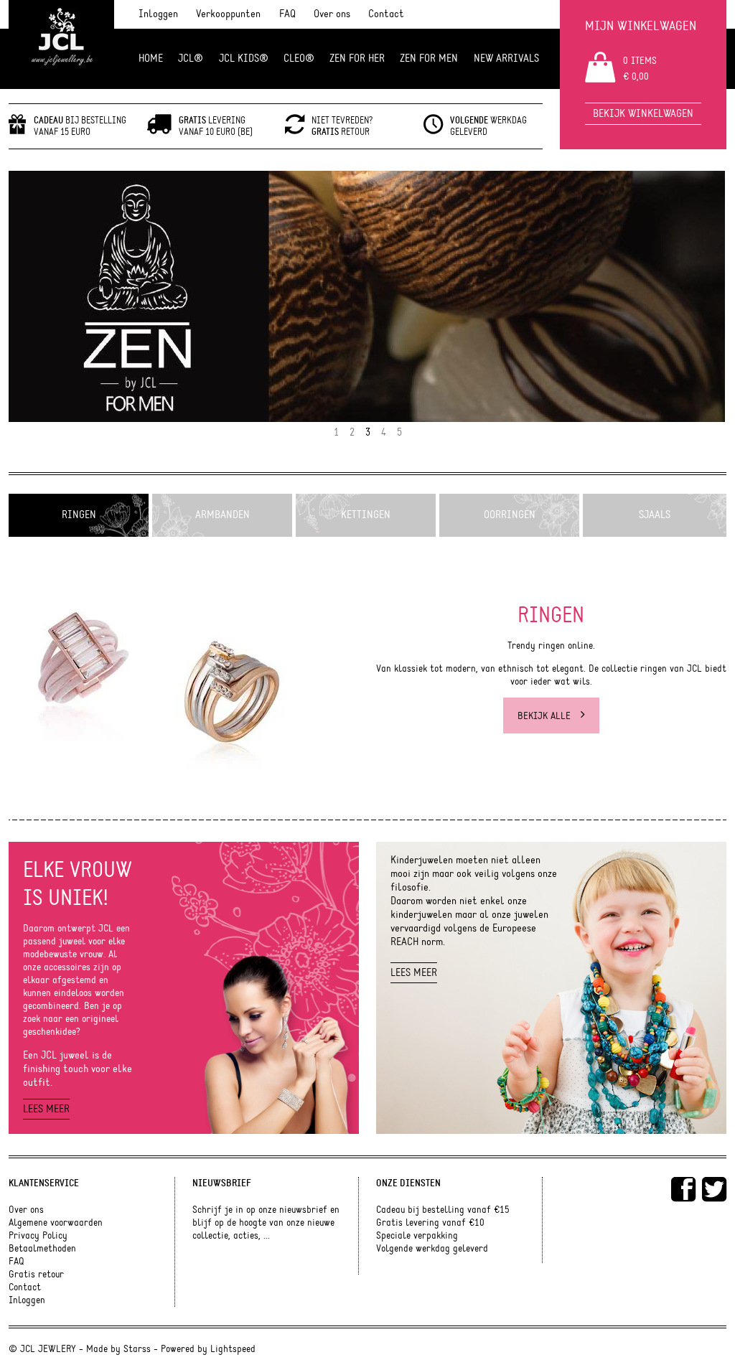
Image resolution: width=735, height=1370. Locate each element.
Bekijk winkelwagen (643, 114)
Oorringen (509, 515)
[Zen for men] (367, 296)
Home (151, 58)
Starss (137, 1349)
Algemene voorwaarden (56, 1222)
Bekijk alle (546, 716)
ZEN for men (429, 58)
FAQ (287, 14)
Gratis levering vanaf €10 (430, 1222)
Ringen (79, 515)
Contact (386, 14)
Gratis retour (36, 1274)
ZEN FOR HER (357, 58)
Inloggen (158, 14)
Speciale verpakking (417, 1235)
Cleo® (299, 58)
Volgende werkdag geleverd (432, 1248)
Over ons (332, 14)
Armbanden (222, 515)
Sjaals (654, 515)
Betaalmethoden (42, 1248)
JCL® (190, 58)
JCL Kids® (243, 58)
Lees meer (46, 1109)
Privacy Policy (38, 1235)
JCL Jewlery (61, 44)
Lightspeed (233, 1349)
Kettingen (365, 515)
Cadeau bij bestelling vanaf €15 (443, 1210)
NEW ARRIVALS (506, 58)
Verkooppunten (228, 14)
